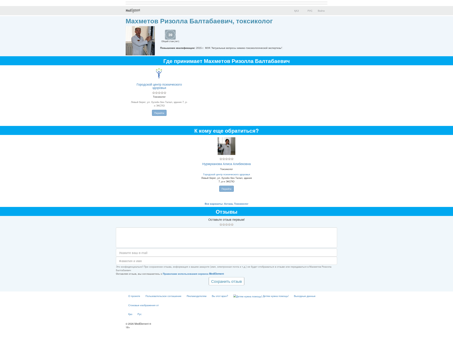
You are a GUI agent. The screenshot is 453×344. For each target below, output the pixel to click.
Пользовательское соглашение (163, 296)
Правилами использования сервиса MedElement (193, 273)
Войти (321, 10)
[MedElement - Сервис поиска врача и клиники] (133, 10)
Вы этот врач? (220, 296)
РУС (309, 10)
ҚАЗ (296, 10)
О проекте (134, 296)
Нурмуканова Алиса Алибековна (226, 163)
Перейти (159, 113)
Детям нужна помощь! (275, 296)
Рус (139, 314)
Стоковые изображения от (143, 305)
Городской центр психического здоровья (159, 86)
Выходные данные (305, 296)
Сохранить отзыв (226, 281)
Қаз (130, 314)
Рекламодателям (197, 296)
